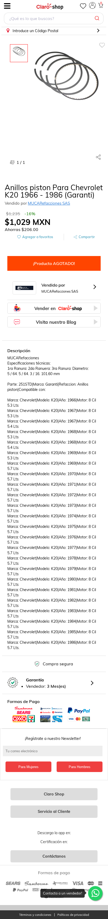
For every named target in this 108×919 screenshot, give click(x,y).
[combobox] (53, 19)
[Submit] (97, 18)
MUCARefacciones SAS (49, 203)
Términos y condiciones (35, 914)
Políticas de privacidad (73, 914)
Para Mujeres (28, 767)
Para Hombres (79, 767)
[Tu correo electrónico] (54, 753)
